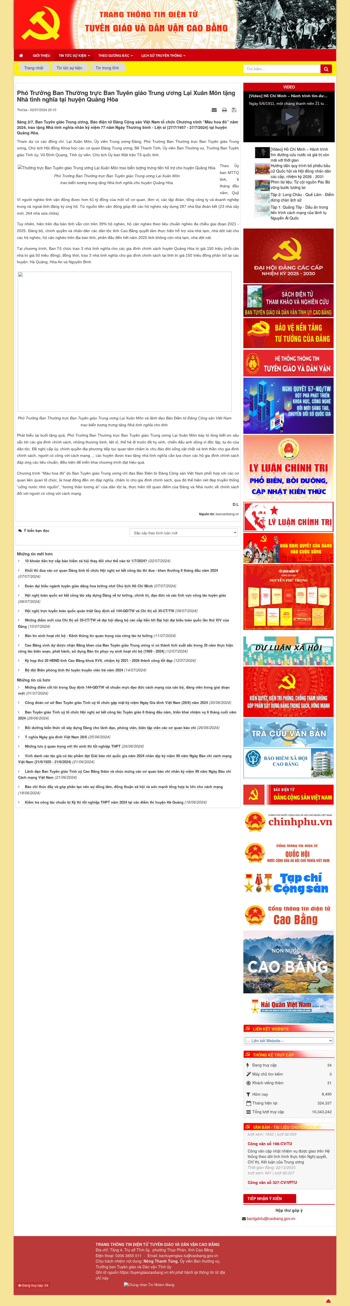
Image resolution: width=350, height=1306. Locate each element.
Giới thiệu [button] (41, 55)
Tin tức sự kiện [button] (73, 55)
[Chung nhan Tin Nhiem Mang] (149, 1284)
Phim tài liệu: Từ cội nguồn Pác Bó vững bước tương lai (300, 184)
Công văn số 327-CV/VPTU (272, 1152)
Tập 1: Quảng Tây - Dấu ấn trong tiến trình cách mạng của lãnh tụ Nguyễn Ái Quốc (299, 212)
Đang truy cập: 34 (34, 1285)
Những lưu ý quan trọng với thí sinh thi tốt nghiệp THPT (73, 746)
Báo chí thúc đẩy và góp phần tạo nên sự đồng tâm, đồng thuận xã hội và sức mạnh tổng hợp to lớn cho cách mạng (124, 786)
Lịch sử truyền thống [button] (162, 55)
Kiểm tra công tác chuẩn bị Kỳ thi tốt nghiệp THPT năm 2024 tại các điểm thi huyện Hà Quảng (104, 802)
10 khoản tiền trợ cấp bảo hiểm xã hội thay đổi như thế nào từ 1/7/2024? (86, 560)
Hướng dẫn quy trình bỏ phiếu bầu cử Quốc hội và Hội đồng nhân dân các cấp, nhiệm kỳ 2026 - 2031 (301, 171)
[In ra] (225, 109)
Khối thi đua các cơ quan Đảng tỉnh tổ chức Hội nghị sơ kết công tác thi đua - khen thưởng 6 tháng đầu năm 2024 (121, 570)
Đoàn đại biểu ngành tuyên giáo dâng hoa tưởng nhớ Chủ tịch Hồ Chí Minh (89, 585)
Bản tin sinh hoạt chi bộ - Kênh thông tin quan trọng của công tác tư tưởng (89, 635)
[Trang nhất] (21, 55)
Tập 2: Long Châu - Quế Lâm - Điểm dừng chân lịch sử (302, 197)
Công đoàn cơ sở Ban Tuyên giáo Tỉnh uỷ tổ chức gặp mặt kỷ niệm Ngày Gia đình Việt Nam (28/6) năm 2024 (116, 702)
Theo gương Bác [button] (114, 55)
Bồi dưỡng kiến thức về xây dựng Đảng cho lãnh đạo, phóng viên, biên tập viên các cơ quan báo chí (110, 727)
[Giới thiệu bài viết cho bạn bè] (215, 109)
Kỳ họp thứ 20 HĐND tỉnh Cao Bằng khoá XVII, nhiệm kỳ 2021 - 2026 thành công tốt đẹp (99, 660)
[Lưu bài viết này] (235, 109)
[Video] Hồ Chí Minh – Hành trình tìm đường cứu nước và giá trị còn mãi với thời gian (300, 154)
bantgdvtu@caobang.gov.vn (271, 1218)
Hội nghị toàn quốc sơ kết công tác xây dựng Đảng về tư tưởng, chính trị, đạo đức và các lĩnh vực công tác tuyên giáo (125, 595)
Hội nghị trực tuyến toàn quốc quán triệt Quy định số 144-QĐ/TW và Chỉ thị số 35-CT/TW (99, 610)
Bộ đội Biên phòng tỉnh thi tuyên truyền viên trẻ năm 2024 (74, 670)
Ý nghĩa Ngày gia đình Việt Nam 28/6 (56, 736)
